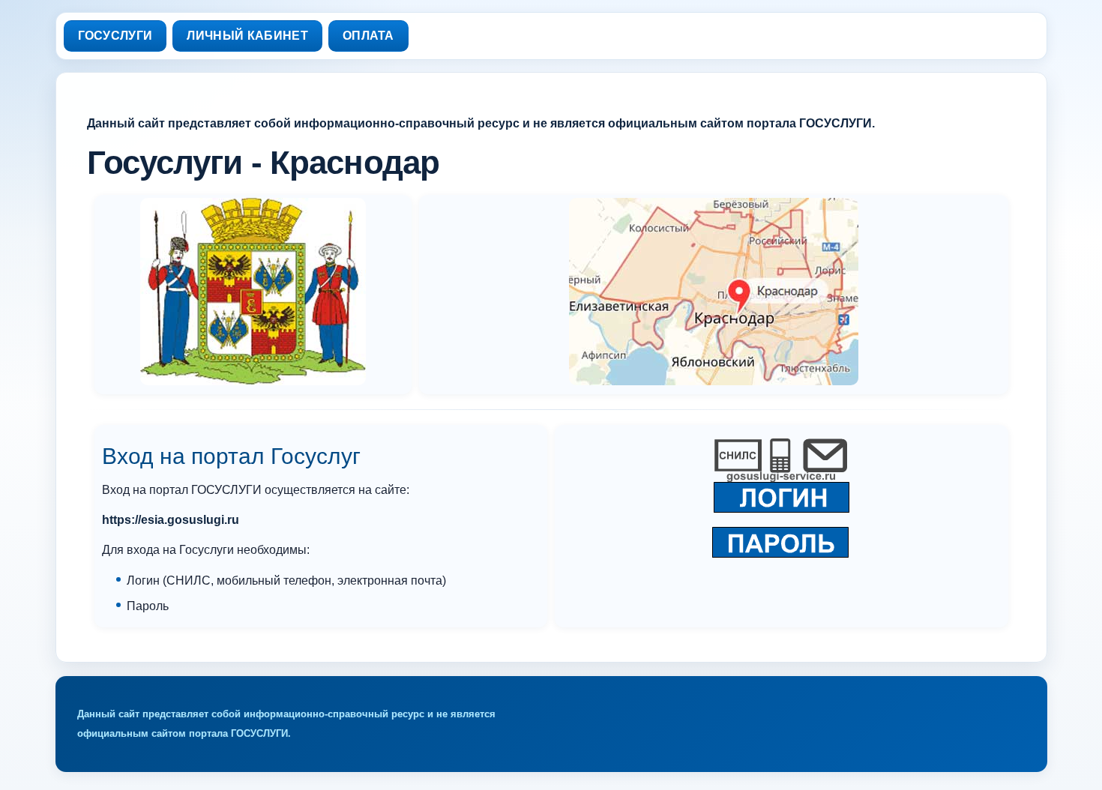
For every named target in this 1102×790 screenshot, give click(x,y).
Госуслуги (115, 35)
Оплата (368, 35)
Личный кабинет (247, 35)
